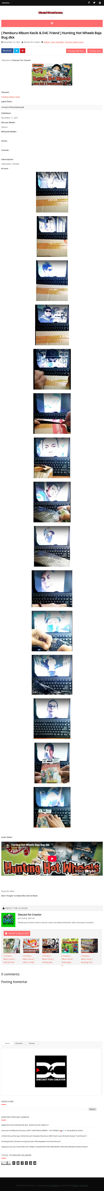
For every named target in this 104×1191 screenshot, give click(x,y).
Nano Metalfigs (57, 42)
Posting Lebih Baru (76, 51)
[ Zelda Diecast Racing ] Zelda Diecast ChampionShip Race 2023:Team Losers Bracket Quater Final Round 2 (44, 1136)
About (7, 1043)
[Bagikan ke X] (16, 50)
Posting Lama (95, 51)
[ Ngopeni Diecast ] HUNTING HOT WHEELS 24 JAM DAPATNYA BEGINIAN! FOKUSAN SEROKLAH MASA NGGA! (44, 1147)
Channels (18, 1043)
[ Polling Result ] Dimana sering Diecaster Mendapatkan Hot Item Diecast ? (31, 1141)
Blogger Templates (80, 1185)
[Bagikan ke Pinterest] (22, 50)
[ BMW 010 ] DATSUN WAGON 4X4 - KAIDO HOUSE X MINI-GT (25, 1125)
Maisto (47, 42)
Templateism (53, 1185)
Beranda (5, 3)
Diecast (31, 1043)
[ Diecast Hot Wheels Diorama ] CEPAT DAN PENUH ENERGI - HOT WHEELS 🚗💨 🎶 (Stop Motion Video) (42, 1130)
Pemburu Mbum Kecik (74, 42)
